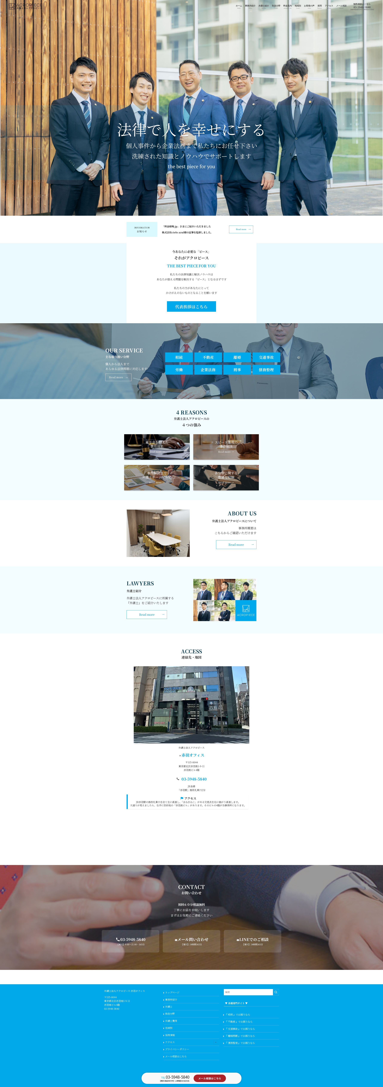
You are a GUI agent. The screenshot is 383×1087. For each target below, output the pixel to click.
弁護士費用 (171, 1021)
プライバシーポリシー (177, 1049)
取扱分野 (170, 1013)
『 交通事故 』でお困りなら (240, 1029)
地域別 (168, 1028)
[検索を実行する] (276, 992)
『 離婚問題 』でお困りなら (240, 1036)
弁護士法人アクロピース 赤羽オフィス (124, 991)
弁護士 (168, 1006)
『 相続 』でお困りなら (237, 1014)
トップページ (172, 992)
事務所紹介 (171, 999)
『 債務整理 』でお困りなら (240, 1043)
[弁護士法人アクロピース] (25, 6)
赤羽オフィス (192, 755)
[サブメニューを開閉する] (216, 1042)
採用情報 (170, 1035)
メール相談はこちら (176, 1056)
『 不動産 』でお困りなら (239, 1021)
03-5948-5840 (194, 779)
